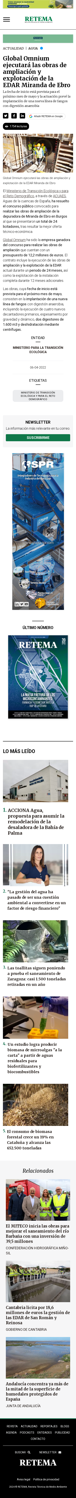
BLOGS (65, 1426)
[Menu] (7, 19)
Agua (33, 48)
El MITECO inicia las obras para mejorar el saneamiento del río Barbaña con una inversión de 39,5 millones (37, 1234)
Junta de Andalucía (23, 1406)
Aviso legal (23, 1479)
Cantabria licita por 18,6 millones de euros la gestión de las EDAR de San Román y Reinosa (38, 1315)
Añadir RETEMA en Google (48, 116)
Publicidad (62, 1432)
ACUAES (59, 196)
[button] (5, 116)
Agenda (11, 1432)
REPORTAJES (49, 1426)
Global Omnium (14, 240)
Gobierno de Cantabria (26, 1329)
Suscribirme (38, 438)
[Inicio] (38, 20)
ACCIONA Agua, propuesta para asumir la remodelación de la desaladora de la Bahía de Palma (36, 821)
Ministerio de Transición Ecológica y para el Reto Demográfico (38, 396)
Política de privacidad (46, 1479)
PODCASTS (27, 1432)
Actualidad (13, 48)
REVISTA (12, 1426)
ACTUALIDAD (29, 1426)
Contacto (38, 1438)
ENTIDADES (44, 1432)
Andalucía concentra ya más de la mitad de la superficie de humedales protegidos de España (37, 1391)
